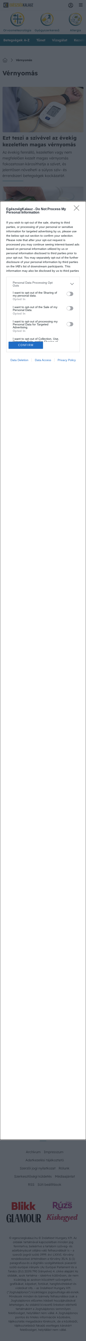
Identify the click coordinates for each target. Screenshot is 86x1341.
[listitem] (43, 284)
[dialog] (43, 670)
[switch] (70, 294)
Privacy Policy (67, 360)
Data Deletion (19, 360)
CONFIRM (26, 345)
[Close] (78, 209)
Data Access (43, 360)
